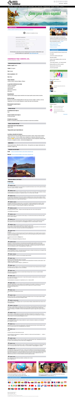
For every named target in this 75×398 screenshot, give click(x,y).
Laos (22, 386)
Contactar (62, 6)
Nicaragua (39, 386)
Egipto (48, 383)
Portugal (52, 386)
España (42, 383)
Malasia (26, 386)
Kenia (19, 386)
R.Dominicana (55, 386)
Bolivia (19, 383)
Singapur (62, 386)
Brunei (22, 383)
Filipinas (52, 383)
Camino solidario (31, 6)
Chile (29, 383)
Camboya (26, 383)
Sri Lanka (65, 386)
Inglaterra (9, 386)
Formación (52, 6)
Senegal (59, 386)
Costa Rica (35, 383)
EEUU (45, 383)
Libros (36, 6)
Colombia (32, 383)
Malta (29, 386)
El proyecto (16, 6)
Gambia (59, 383)
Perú (48, 386)
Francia (55, 383)
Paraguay (45, 386)
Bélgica (16, 383)
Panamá (42, 386)
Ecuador (39, 383)
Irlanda (12, 386)
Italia (15, 386)
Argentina (12, 383)
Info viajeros (57, 6)
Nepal (35, 386)
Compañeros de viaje (46, 6)
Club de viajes (40, 6)
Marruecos (32, 386)
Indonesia (65, 383)
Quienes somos (10, 6)
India (61, 383)
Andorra (9, 383)
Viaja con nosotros (24, 6)
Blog (19, 6)
